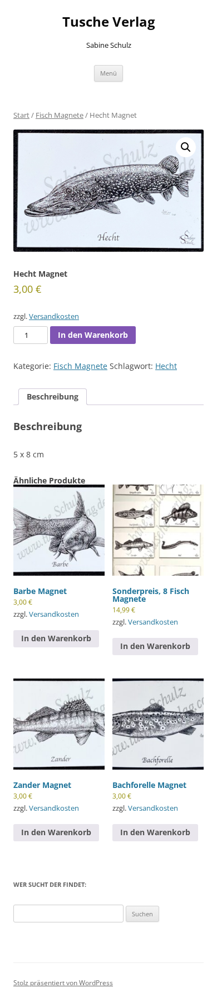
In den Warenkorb (93, 335)
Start (21, 115)
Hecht (166, 366)
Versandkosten (54, 316)
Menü (108, 73)
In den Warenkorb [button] (56, 638)
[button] (186, 147)
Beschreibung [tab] (52, 396)
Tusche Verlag (108, 22)
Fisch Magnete (59, 115)
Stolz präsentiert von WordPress (63, 982)
